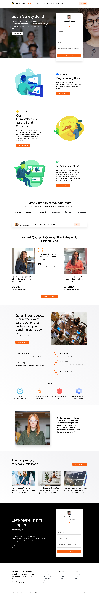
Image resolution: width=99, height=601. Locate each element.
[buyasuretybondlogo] (18, 2)
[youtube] (19, 582)
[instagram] (16, 582)
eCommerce (25, 594)
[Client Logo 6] (82, 211)
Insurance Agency (32, 592)
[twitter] (14, 582)
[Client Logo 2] (30, 211)
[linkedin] (21, 582)
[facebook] (12, 582)
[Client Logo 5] (69, 211)
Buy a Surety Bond (22, 592)
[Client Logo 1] (16, 211)
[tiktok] (23, 582)
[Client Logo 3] (43, 211)
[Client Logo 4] (56, 211)
